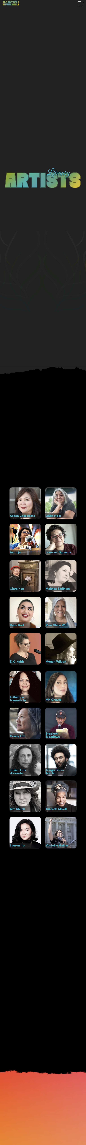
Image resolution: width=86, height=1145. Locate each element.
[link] (11, 3)
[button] (80, 4)
